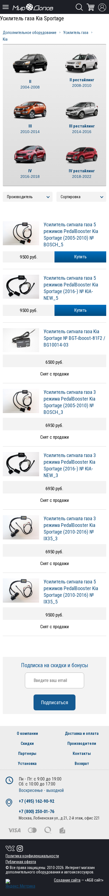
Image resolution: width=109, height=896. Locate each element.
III (30, 129)
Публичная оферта (21, 862)
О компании (27, 733)
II (30, 84)
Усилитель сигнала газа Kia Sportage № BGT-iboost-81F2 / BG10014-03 (74, 338)
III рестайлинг (82, 129)
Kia (5, 39)
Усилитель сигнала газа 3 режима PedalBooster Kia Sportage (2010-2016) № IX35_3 (70, 528)
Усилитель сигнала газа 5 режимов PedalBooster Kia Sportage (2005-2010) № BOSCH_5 (71, 234)
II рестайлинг (82, 82)
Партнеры (27, 753)
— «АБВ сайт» (78, 880)
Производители (81, 743)
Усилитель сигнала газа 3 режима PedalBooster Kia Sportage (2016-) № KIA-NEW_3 (70, 465)
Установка (27, 763)
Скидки (27, 743)
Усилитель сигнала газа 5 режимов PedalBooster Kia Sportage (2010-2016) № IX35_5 (71, 592)
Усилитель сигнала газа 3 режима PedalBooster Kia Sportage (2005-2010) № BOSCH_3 (70, 402)
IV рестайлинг (82, 173)
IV (30, 173)
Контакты (82, 753)
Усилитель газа (75, 32)
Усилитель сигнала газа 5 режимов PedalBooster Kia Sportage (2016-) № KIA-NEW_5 (71, 288)
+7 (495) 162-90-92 (36, 801)
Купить (80, 256)
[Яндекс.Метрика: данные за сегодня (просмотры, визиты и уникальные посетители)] (20, 884)
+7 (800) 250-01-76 (36, 811)
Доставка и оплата (82, 733)
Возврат (82, 763)
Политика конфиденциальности (32, 856)
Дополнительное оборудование (29, 32)
